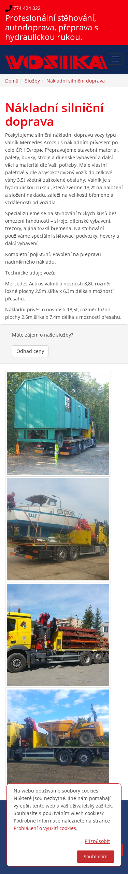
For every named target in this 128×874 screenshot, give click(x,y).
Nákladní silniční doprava (75, 80)
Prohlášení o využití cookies (45, 828)
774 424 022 (26, 8)
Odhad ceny (30, 351)
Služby (32, 80)
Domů (11, 80)
